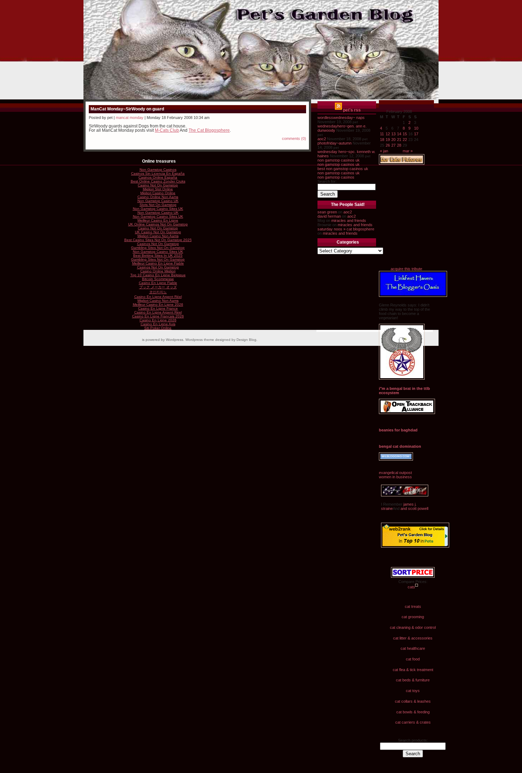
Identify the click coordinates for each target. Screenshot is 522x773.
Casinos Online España (157, 177)
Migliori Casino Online (157, 193)
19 (388, 139)
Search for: (327, 181)
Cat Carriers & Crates (413, 722)
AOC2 (321, 139)
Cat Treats (413, 606)
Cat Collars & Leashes (413, 701)
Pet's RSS (352, 110)
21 (399, 139)
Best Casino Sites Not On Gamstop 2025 (158, 240)
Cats (411, 587)
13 (393, 134)
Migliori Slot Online (158, 189)
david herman (329, 216)
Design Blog (246, 340)
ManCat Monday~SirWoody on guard (127, 109)
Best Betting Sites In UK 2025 (158, 255)
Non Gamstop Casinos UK (338, 160)
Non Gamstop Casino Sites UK (158, 209)
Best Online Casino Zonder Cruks (158, 181)
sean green (327, 212)
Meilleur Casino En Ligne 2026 (158, 304)
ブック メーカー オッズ (158, 287)
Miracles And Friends (348, 220)
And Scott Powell (413, 508)
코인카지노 (158, 292)
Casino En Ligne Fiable (158, 283)
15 (405, 134)
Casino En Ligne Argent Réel (158, 297)
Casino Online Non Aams (157, 197)
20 (393, 139)
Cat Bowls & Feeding (413, 712)
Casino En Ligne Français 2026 (158, 316)
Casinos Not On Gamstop (158, 244)
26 (388, 145)
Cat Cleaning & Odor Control (413, 627)
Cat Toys (413, 690)
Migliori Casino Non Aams (158, 236)
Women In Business (395, 477)
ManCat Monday (129, 117)
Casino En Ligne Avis (158, 324)
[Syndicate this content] (338, 110)
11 (382, 134)
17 (416, 134)
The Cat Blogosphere (209, 130)
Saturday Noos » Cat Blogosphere (345, 229)
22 (405, 139)
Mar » (408, 151)
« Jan (384, 151)
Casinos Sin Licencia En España (158, 173)
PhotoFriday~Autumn (334, 143)
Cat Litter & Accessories (413, 638)
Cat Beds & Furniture (413, 680)
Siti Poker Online (158, 328)
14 (399, 134)
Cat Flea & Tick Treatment (413, 670)
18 (382, 139)
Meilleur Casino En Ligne (157, 220)
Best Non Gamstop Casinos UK (342, 169)
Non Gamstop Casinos (335, 177)
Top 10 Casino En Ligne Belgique (158, 275)
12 (388, 134)
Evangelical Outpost (395, 472)
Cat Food (413, 659)
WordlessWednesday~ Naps (341, 117)
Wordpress (174, 340)
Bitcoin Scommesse (158, 279)
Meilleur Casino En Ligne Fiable (158, 263)
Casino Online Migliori (157, 271)
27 (393, 145)
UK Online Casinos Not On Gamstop (158, 224)
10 (416, 128)
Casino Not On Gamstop (158, 185)
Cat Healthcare (413, 648)
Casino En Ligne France (158, 308)
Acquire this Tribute (406, 269)
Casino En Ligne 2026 (158, 320)
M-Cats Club (167, 130)
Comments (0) (294, 138)
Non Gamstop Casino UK (158, 201)
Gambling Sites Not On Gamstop (158, 248)
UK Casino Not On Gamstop (158, 232)
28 (399, 145)
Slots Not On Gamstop (158, 205)
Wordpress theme (199, 340)
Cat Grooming (413, 617)
